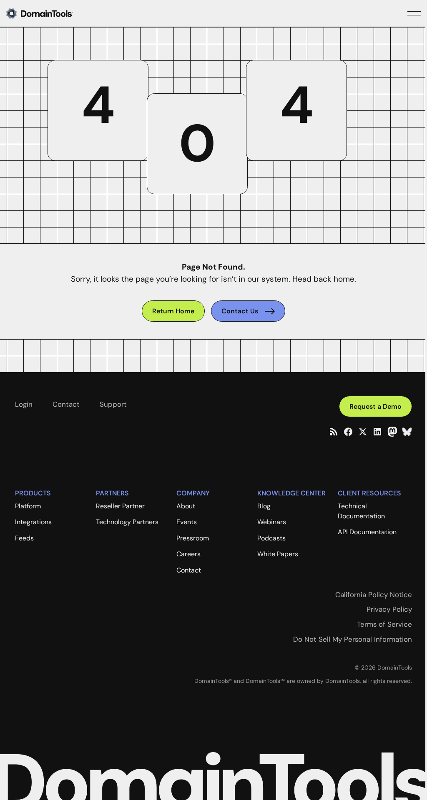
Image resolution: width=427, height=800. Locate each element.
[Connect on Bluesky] (407, 432)
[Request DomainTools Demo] (375, 406)
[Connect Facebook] (348, 432)
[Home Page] (53, 13)
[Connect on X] (363, 432)
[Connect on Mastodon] (392, 432)
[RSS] (334, 432)
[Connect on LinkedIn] (377, 432)
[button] (414, 13)
